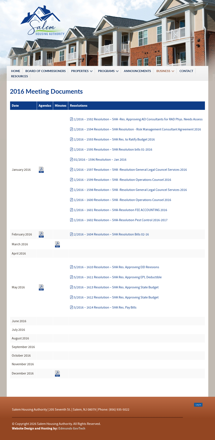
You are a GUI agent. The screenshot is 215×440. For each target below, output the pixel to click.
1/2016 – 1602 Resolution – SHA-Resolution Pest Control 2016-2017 (121, 220)
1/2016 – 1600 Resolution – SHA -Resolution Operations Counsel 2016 (122, 200)
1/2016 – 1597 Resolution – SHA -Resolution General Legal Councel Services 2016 (130, 170)
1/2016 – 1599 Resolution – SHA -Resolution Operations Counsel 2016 (122, 180)
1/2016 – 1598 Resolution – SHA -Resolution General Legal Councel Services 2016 (130, 190)
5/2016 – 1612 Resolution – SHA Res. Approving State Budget (116, 297)
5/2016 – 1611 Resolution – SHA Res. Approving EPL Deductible (118, 277)
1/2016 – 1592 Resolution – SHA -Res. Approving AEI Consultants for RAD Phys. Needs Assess (138, 119)
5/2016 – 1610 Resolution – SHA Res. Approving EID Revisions (116, 267)
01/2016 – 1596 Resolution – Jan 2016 (100, 160)
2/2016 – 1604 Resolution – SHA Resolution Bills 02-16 (111, 234)
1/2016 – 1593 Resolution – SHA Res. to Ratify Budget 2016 (114, 139)
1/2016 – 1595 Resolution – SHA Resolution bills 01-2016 (113, 149)
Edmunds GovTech (71, 428)
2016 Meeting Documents (46, 91)
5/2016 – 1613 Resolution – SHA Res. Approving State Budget (116, 287)
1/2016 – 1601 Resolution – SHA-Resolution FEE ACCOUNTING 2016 (120, 210)
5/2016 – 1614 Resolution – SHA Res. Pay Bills (105, 307)
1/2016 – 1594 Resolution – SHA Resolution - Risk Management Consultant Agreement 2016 (137, 129)
